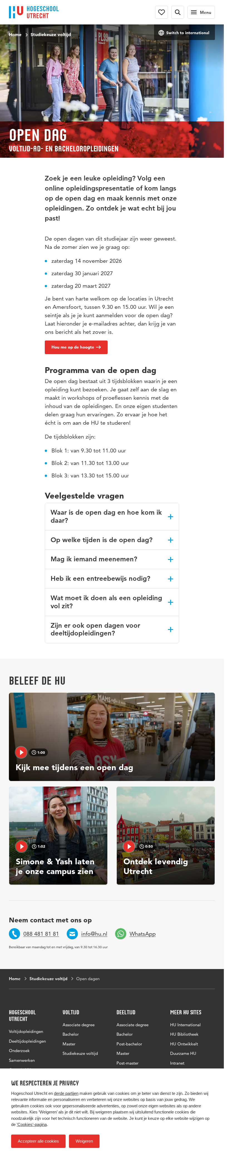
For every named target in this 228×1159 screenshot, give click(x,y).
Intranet (177, 1063)
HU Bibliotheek (184, 1034)
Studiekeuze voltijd (51, 34)
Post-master (127, 1063)
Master (69, 1044)
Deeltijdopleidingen (27, 1041)
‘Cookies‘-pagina (32, 1124)
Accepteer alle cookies (38, 1141)
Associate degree (79, 1024)
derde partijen (66, 1093)
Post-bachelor (129, 1044)
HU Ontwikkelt (184, 1044)
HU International (185, 1024)
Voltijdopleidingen (26, 1031)
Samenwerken (22, 1060)
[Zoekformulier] (177, 12)
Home (15, 34)
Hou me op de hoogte (72, 347)
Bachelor (71, 1034)
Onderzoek (19, 1050)
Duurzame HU (183, 1053)
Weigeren (84, 1141)
